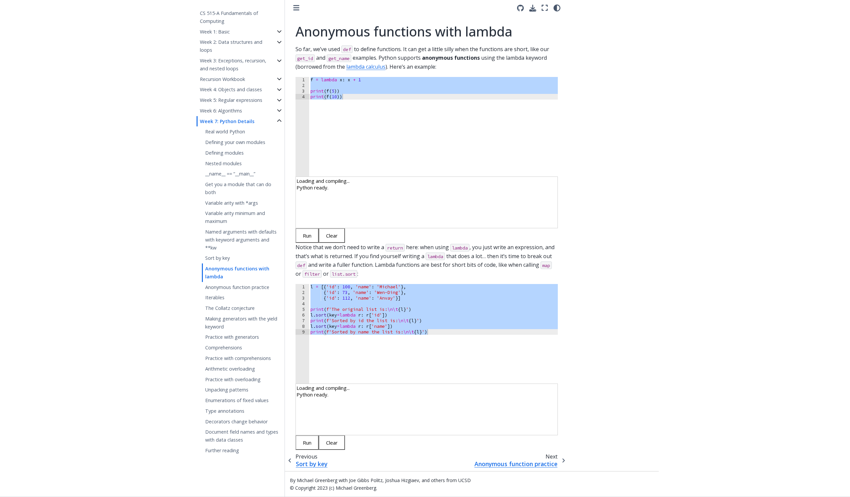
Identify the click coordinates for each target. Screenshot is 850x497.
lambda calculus (365, 66)
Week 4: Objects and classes (231, 89)
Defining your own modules (235, 142)
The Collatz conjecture (230, 308)
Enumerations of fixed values (237, 400)
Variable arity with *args (231, 203)
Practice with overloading (233, 379)
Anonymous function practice (237, 287)
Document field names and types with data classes (241, 436)
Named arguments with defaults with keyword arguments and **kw (241, 240)
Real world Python (225, 131)
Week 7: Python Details (227, 121)
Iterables (214, 297)
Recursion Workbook (222, 79)
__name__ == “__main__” (230, 174)
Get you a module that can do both (238, 188)
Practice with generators (232, 337)
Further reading (222, 450)
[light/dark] (557, 8)
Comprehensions (223, 347)
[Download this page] (533, 8)
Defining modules (224, 153)
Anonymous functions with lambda (237, 272)
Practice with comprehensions (238, 358)
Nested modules (223, 163)
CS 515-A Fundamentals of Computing (229, 17)
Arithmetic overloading (230, 369)
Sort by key (217, 258)
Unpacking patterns (226, 390)
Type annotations (224, 411)
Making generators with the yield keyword (241, 323)
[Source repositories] (520, 8)
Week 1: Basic (215, 32)
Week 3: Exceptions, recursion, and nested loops (233, 64)
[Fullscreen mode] (545, 8)
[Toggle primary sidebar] (296, 8)
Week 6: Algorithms (221, 110)
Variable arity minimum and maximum (235, 217)
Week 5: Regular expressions (231, 100)
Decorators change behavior (236, 421)
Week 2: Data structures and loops (231, 46)
